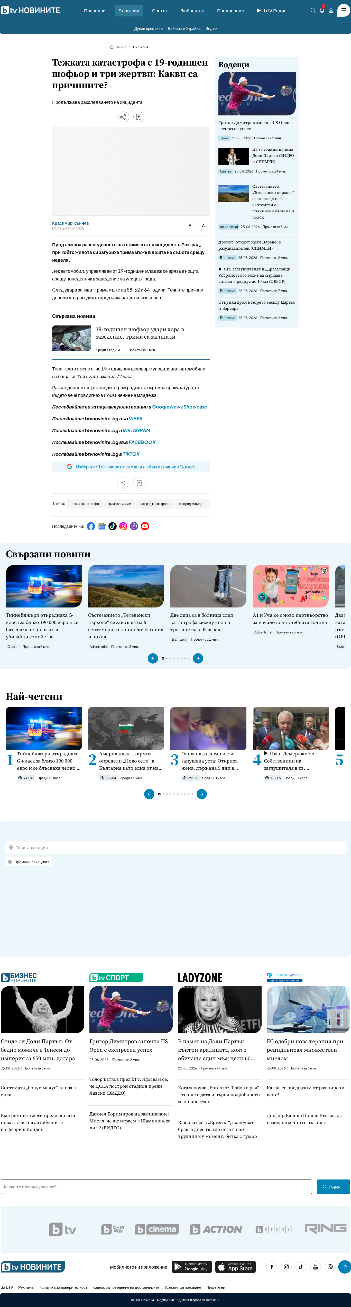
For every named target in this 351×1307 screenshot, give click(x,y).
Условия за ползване (182, 1287)
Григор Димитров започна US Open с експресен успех (255, 125)
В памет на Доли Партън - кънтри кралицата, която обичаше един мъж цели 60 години (214, 1050)
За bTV (7, 1287)
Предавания (230, 10)
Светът (159, 10)
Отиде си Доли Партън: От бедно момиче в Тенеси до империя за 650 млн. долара (38, 1049)
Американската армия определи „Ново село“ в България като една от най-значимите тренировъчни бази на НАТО (131, 761)
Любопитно (192, 10)
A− (191, 225)
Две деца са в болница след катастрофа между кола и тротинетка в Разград (201, 622)
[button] (153, 658)
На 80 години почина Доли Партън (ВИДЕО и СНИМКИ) (273, 155)
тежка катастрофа (85, 504)
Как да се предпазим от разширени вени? (306, 1091)
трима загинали (119, 504)
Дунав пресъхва (148, 28)
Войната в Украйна (184, 28)
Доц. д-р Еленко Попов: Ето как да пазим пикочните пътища (304, 1119)
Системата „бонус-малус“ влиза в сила (38, 1091)
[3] (322, 11)
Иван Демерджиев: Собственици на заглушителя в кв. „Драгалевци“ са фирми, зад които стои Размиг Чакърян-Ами (292, 761)
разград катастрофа (155, 504)
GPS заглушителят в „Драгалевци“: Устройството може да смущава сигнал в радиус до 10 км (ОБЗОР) (256, 275)
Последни (95, 10)
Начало (121, 47)
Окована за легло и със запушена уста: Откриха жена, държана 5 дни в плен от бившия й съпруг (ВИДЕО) (210, 761)
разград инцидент (192, 504)
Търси (334, 1186)
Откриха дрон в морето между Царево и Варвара (256, 305)
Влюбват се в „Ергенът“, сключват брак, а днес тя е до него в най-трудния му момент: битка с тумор (217, 1129)
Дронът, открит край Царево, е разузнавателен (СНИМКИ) (249, 245)
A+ (204, 225)
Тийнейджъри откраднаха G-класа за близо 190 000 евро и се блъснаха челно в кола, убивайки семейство (42, 626)
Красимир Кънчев (70, 223)
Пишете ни (215, 1287)
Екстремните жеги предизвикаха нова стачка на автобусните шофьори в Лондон (38, 1122)
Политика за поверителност (63, 1287)
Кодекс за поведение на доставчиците (126, 1287)
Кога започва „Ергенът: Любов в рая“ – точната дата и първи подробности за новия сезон (219, 1094)
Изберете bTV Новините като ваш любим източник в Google (135, 466)
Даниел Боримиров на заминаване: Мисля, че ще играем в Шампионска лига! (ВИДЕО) (129, 1121)
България (128, 10)
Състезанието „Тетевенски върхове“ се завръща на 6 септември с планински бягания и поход (273, 202)
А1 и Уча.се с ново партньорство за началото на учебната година (290, 618)
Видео (211, 28)
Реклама (25, 1287)
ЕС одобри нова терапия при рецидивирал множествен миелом (305, 1049)
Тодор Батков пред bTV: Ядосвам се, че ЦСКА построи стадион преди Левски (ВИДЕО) (128, 1086)
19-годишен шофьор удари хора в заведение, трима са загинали (140, 332)
